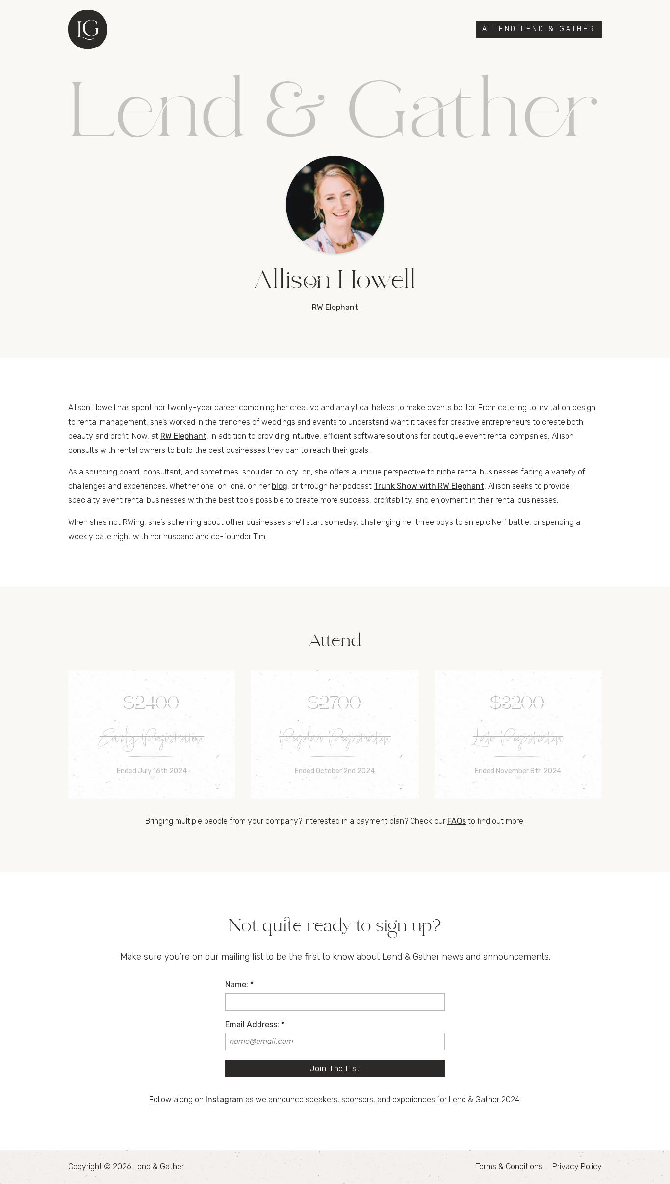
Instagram (224, 1099)
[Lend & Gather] (87, 29)
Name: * (239, 984)
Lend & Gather (158, 1166)
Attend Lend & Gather (538, 29)
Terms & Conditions (509, 1166)
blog (279, 486)
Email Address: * (254, 1024)
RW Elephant (183, 436)
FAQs (456, 821)
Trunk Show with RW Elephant (429, 486)
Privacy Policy (577, 1166)
